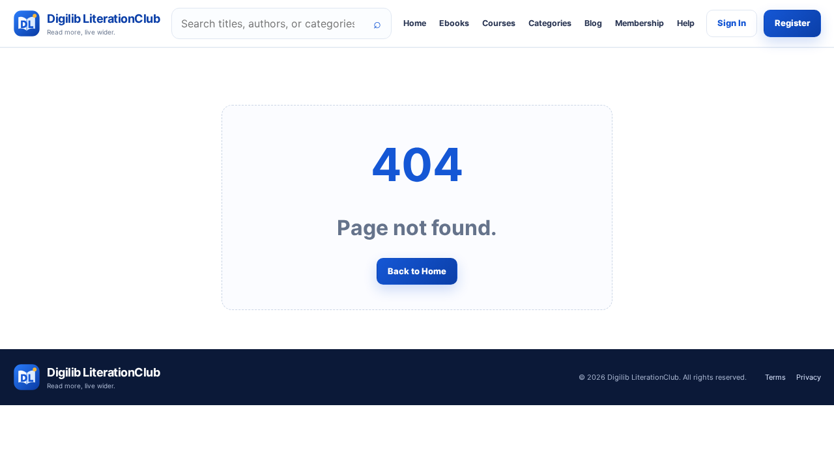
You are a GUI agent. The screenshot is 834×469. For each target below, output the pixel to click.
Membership (639, 23)
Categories (549, 23)
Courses (498, 23)
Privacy (808, 377)
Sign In (731, 23)
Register (792, 23)
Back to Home (417, 271)
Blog (593, 23)
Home (414, 23)
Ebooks (454, 23)
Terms (775, 377)
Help (686, 23)
